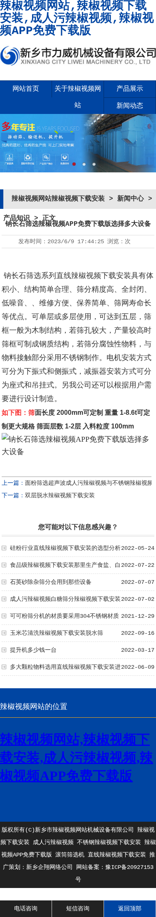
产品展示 (129, 89)
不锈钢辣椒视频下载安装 (109, 842)
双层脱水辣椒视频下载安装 (60, 495)
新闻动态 (129, 106)
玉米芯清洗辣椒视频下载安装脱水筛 (56, 633)
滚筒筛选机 (69, 855)
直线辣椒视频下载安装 (117, 855)
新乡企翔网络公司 (49, 867)
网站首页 (25, 89)
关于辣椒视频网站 (77, 97)
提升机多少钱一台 (33, 650)
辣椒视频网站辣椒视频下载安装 (58, 199)
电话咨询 (25, 908)
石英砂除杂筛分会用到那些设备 (51, 582)
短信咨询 (77, 908)
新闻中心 (130, 199)
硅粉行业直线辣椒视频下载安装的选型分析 (65, 548)
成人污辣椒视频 (53, 842)
